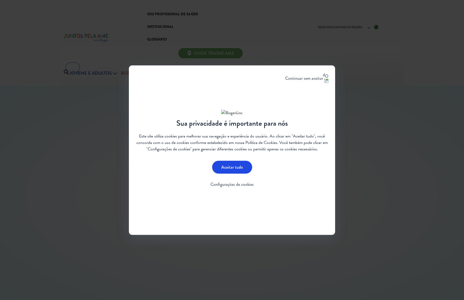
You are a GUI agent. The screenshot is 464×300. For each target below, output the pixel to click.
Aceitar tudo (232, 167)
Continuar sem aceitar (304, 78)
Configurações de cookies (232, 184)
